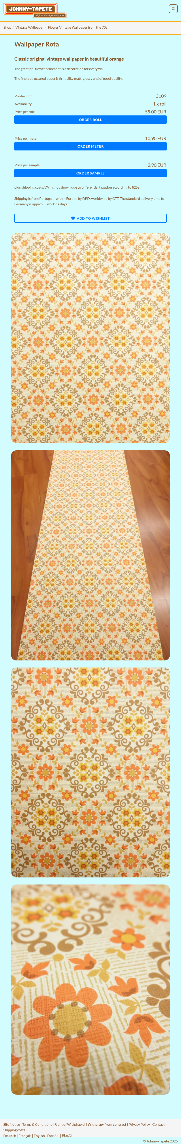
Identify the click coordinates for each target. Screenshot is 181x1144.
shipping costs (32, 187)
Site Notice (11, 1124)
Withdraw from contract (107, 1124)
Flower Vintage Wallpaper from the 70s (77, 27)
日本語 (67, 1135)
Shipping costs (14, 1130)
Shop (7, 27)
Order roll (90, 119)
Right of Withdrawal (70, 1124)
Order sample (90, 173)
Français (25, 1135)
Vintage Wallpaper (29, 27)
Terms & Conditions (37, 1124)
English (39, 1135)
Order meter (90, 146)
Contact (158, 1124)
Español (53, 1135)
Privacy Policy (139, 1124)
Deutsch (9, 1135)
